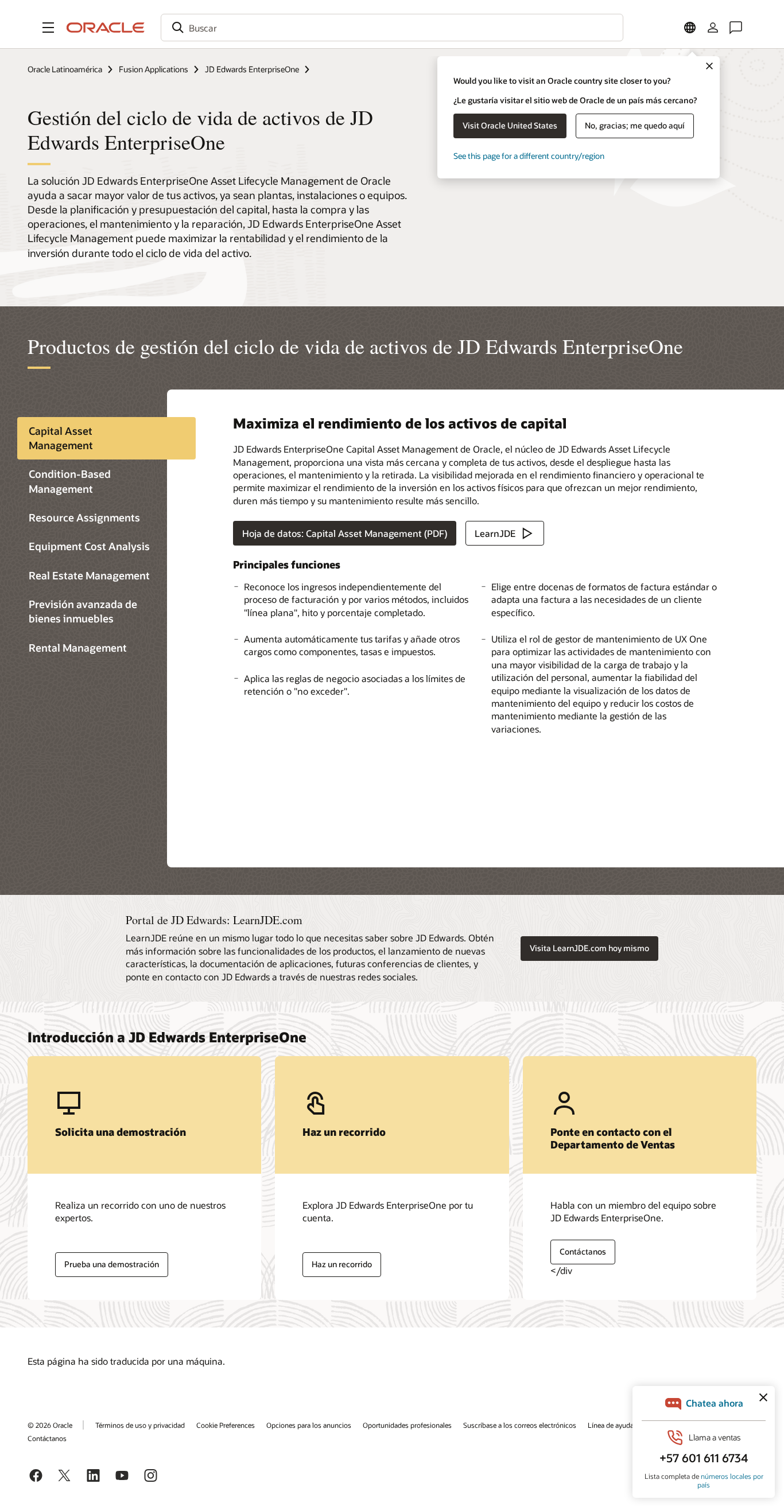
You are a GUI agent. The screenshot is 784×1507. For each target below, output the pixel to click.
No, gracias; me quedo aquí (635, 125)
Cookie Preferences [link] (225, 1425)
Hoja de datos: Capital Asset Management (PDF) (344, 533)
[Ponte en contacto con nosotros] (736, 27)
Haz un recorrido (342, 1264)
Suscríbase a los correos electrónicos (519, 1425)
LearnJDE (495, 533)
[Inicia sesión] (713, 27)
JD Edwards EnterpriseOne (252, 69)
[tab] (106, 438)
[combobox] (392, 27)
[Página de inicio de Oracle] (105, 27)
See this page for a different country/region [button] (528, 155)
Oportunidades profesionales (407, 1425)
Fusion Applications (153, 69)
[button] (48, 27)
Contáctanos (583, 1251)
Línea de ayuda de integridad (632, 1425)
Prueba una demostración (111, 1264)
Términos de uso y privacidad (140, 1425)
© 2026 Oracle (50, 1425)
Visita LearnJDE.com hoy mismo (589, 948)
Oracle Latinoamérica (65, 69)
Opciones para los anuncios (308, 1425)
